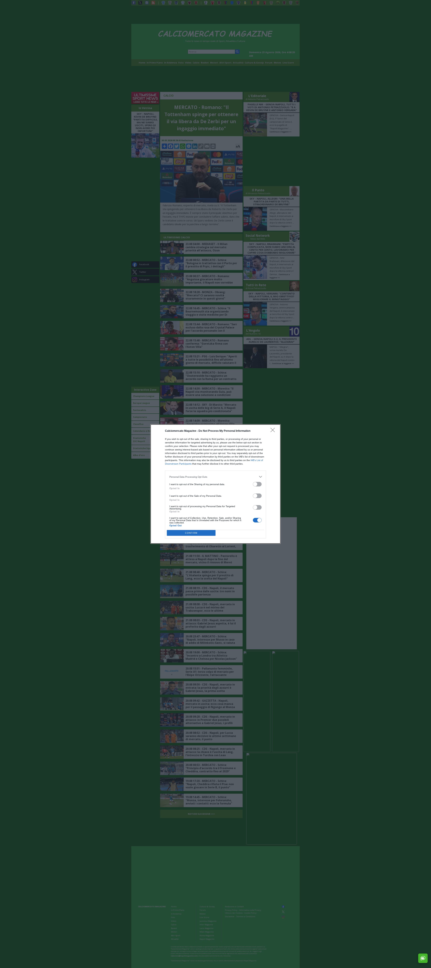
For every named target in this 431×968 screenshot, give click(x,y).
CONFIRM (191, 533)
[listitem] (215, 477)
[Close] (274, 431)
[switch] (257, 484)
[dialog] (215, 484)
